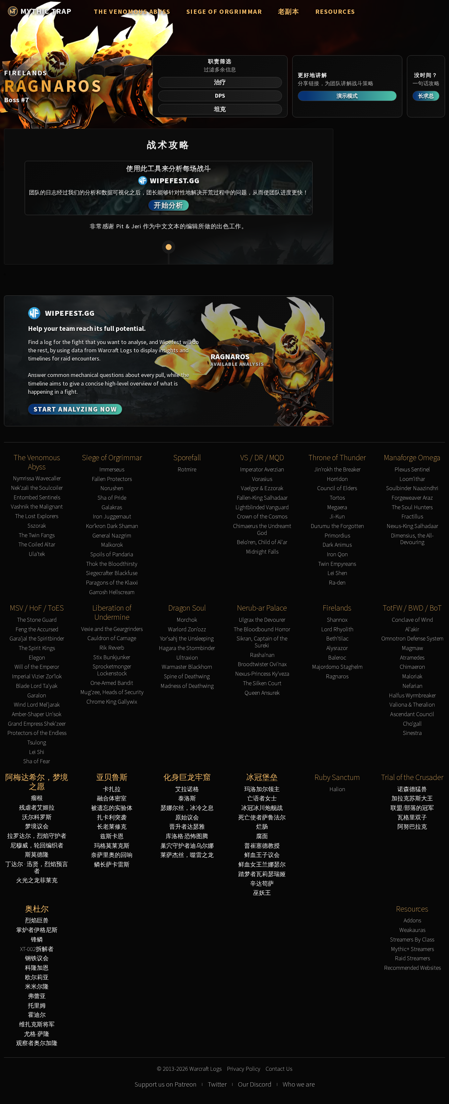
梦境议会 (37, 826)
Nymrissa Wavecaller (37, 478)
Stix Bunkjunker (111, 657)
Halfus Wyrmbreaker (412, 695)
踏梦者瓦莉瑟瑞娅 (262, 874)
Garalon (36, 695)
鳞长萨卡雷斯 (112, 864)
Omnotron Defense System (412, 638)
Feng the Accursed (36, 629)
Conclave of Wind (412, 619)
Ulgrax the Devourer (262, 619)
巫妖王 (262, 893)
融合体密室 (112, 798)
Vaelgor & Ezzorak (262, 488)
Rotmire (186, 469)
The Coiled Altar (36, 544)
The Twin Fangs (37, 535)
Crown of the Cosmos (262, 516)
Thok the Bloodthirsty (111, 564)
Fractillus (412, 516)
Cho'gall (412, 723)
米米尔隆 (37, 986)
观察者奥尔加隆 (37, 1043)
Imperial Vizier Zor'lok (37, 676)
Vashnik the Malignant (37, 506)
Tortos (337, 497)
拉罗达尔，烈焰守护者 (36, 836)
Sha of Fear (36, 761)
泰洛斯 (187, 798)
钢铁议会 (37, 958)
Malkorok (112, 544)
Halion (337, 789)
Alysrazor (337, 648)
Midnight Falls (262, 551)
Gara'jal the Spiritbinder (37, 638)
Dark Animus (337, 544)
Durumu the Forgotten (337, 526)
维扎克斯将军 (37, 1024)
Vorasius (262, 479)
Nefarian (412, 686)
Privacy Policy (243, 1069)
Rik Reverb (111, 647)
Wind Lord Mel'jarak (37, 704)
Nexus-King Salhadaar (412, 526)
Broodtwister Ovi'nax (262, 664)
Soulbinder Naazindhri (412, 488)
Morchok (187, 619)
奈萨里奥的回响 (111, 855)
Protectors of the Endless (36, 733)
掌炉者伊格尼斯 (37, 930)
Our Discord (255, 1084)
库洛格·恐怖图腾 (187, 836)
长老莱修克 (112, 826)
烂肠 (262, 826)
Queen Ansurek (262, 693)
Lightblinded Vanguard (262, 507)
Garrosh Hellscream (111, 592)
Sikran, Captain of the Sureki (262, 642)
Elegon (37, 657)
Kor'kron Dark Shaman (112, 526)
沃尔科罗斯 (37, 817)
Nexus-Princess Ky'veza (262, 673)
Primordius (337, 535)
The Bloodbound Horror (262, 629)
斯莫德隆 (37, 854)
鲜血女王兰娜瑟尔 (262, 864)
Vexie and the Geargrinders (112, 629)
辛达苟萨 (262, 883)
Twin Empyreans (337, 564)
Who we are (299, 1084)
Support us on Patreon (165, 1084)
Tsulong (36, 742)
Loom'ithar (412, 479)
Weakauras (412, 930)
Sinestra (412, 733)
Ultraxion (187, 657)
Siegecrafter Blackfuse (111, 573)
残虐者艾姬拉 (37, 807)
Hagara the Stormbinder (187, 648)
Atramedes (412, 657)
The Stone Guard (37, 619)
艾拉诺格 (187, 789)
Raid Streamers (412, 958)
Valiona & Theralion (412, 704)
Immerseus (111, 469)
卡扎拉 (112, 789)
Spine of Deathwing (187, 676)
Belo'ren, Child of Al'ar (262, 542)
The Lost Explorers (36, 516)
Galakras (112, 507)
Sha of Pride (112, 497)
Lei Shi (36, 752)
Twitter (217, 1084)
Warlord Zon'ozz (187, 629)
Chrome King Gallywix (111, 701)
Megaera (337, 507)
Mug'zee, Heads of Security (112, 692)
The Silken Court (262, 683)
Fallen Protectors (112, 479)
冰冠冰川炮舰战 (262, 808)
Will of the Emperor (36, 667)
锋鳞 (37, 939)
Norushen (111, 488)
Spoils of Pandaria (111, 554)
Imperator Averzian (262, 469)
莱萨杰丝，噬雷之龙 (187, 855)
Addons (412, 920)
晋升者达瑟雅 (187, 826)
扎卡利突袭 (112, 817)
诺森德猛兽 (412, 789)
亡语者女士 (262, 798)
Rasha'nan (262, 655)
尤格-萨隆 (36, 1034)
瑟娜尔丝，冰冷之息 (187, 808)
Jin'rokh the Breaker (337, 469)
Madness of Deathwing (187, 686)
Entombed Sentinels (36, 497)
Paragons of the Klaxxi (112, 582)
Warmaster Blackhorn (187, 667)
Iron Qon (337, 554)
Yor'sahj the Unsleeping (187, 638)
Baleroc (337, 657)
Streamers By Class (412, 939)
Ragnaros (337, 676)
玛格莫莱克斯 (112, 845)
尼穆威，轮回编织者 (36, 845)
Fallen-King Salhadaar (262, 497)
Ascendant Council (412, 714)
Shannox (337, 619)
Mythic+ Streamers (412, 949)
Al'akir (412, 629)
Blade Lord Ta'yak (37, 686)
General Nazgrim (111, 535)
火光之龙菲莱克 (37, 880)
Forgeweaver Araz (412, 497)
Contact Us (279, 1069)
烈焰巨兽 (37, 920)
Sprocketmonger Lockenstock (112, 670)
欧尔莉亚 (37, 977)
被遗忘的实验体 (111, 808)
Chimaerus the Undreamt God (262, 529)
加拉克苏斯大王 (412, 798)
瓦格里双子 (412, 817)
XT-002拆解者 (37, 949)
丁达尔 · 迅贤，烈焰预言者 (36, 867)
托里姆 (37, 1005)
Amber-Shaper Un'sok (36, 714)
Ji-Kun (337, 516)
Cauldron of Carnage (111, 638)
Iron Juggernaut (112, 516)
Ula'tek (37, 554)
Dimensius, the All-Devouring (412, 539)
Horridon (337, 479)
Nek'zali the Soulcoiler (37, 488)
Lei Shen (337, 573)
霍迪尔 (37, 1015)
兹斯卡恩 (112, 836)
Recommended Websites (412, 968)
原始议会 (187, 817)
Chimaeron (412, 667)
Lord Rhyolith (337, 629)
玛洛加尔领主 (262, 789)
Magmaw (412, 648)
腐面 (262, 836)
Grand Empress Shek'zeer (37, 723)
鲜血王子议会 (262, 855)
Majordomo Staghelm (337, 667)
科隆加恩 (37, 968)
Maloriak (412, 676)
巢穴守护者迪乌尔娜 (187, 845)
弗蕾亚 (37, 996)
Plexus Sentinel (412, 469)
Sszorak (37, 525)
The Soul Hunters (412, 507)
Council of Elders (337, 488)
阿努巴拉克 (412, 826)
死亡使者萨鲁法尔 (262, 817)
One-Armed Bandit (111, 683)
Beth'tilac (337, 638)
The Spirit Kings (37, 648)
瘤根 (37, 798)
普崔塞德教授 (262, 845)
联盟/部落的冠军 (412, 808)
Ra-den (337, 582)
